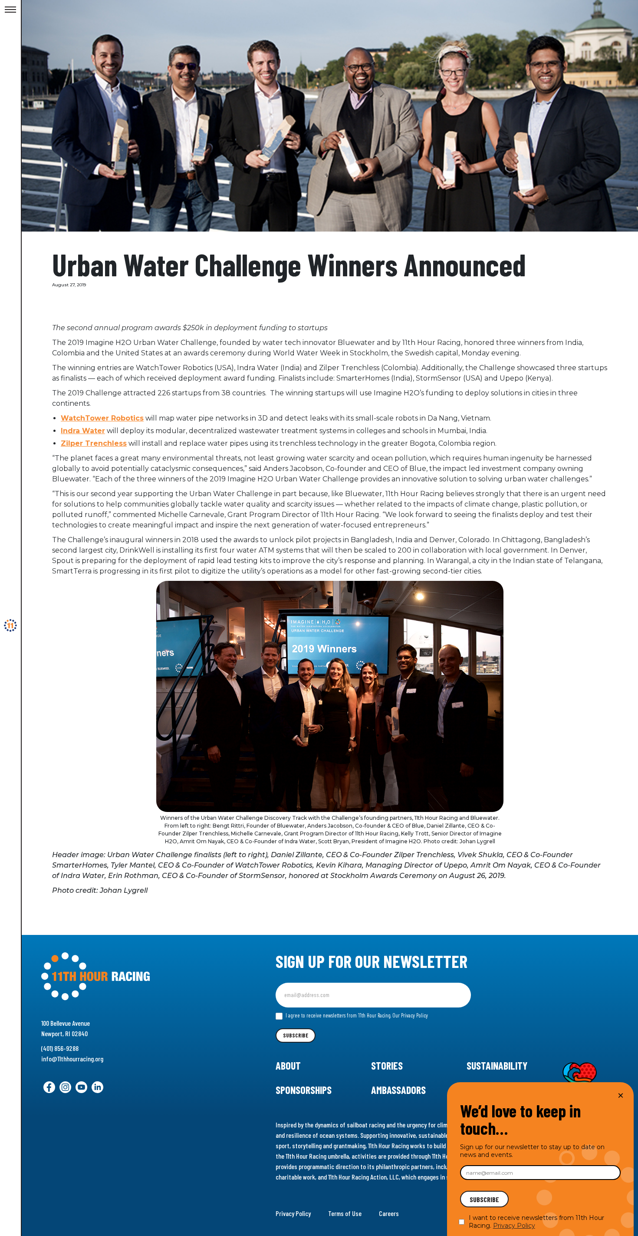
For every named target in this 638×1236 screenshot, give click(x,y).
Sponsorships (304, 1090)
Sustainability (497, 1065)
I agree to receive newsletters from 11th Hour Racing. (356, 1015)
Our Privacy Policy (410, 1015)
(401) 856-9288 (60, 1048)
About (288, 1065)
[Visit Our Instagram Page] (65, 1087)
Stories (387, 1065)
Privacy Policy (293, 1213)
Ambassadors (398, 1090)
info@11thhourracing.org (72, 1058)
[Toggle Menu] (10, 10)
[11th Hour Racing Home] (131, 976)
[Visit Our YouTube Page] (81, 1087)
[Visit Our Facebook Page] (49, 1087)
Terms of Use (345, 1213)
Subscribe (295, 1035)
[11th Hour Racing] (10, 625)
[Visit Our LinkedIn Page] (97, 1087)
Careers (389, 1213)
